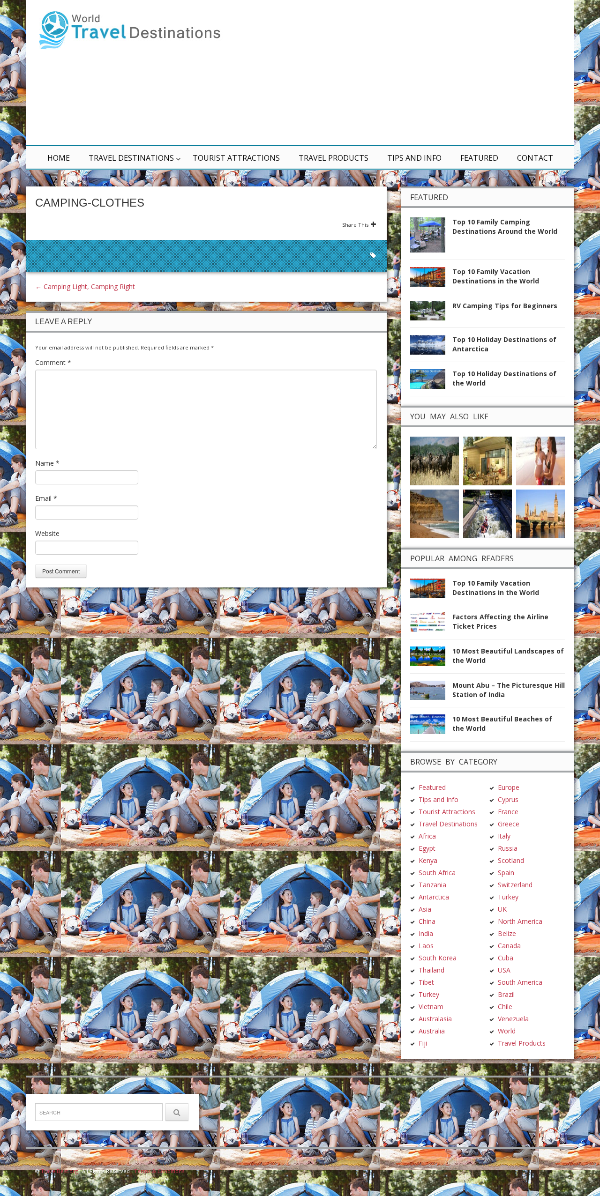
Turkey (429, 994)
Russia (508, 848)
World (507, 1030)
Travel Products (333, 158)
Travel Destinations (131, 158)
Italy (504, 836)
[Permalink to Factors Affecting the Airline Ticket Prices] (431, 624)
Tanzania (432, 884)
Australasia (435, 1018)
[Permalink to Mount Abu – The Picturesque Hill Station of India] (431, 693)
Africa (427, 836)
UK (502, 909)
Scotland (511, 860)
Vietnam (431, 1006)
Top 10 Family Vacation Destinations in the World (495, 276)
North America (520, 921)
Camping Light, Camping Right (85, 286)
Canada (509, 945)
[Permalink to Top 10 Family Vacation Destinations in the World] (431, 279)
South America (520, 982)
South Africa (437, 872)
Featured (479, 158)
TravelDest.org (59, 1170)
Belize (507, 933)
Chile (505, 1006)
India (426, 933)
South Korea (438, 957)
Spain (506, 872)
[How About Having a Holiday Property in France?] (487, 459)
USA (504, 970)
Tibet (426, 982)
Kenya (428, 860)
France (508, 811)
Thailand (431, 970)
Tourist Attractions (236, 158)
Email (46, 498)
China (427, 921)
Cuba (505, 957)
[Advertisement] (412, 72)
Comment (53, 362)
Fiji (423, 1043)
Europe (508, 787)
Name (47, 463)
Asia (425, 909)
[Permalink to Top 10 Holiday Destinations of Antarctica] (431, 347)
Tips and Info (414, 158)
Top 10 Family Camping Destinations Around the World (504, 226)
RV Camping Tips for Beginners (504, 305)
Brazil (506, 994)
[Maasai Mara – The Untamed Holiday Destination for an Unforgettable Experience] (434, 459)
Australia (432, 1030)
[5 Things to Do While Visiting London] (540, 512)
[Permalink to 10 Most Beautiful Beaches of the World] (431, 726)
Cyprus (508, 799)
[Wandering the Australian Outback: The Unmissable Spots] (434, 512)
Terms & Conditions (159, 1170)
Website (47, 533)
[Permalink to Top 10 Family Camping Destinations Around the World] (431, 237)
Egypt (427, 848)
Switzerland (515, 884)
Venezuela (513, 1018)
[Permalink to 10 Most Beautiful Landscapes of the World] (431, 658)
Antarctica (434, 896)
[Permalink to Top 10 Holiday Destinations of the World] (431, 381)
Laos (426, 945)
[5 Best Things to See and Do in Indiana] (487, 512)
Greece (508, 823)
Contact (535, 158)
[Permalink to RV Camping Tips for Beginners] (431, 313)
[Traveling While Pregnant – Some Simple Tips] (540, 459)
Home (58, 158)
